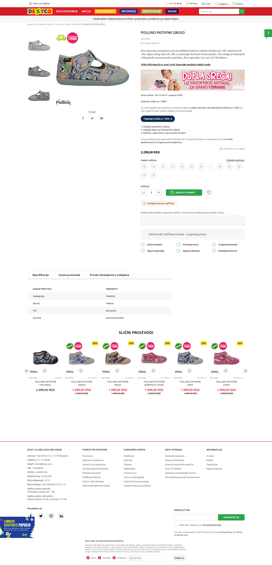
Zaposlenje (212, 464)
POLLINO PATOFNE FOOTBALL (45, 383)
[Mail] (101, 118)
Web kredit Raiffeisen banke (96, 485)
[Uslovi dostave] (143, 244)
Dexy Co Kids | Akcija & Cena (39, 24)
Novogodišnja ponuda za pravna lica (182, 477)
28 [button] (220, 168)
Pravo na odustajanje (134, 477)
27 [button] (210, 168)
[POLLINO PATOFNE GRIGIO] (81, 357)
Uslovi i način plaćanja (93, 481)
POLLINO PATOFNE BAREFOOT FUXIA (154, 383)
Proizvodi (58, 24)
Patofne (75, 24)
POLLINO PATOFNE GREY (190, 383)
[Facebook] (83, 118)
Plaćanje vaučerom (91, 473)
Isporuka (128, 460)
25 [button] (192, 168)
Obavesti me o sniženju (234, 149)
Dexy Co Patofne (173, 468)
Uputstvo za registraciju (94, 464)
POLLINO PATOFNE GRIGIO (81, 383)
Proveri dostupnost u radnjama (109, 274)
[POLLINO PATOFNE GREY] (190, 357)
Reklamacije (129, 468)
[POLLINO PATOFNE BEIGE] (118, 357)
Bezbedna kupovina (174, 456)
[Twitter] (41, 516)
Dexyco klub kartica (174, 460)
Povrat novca (130, 473)
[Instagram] (51, 516)
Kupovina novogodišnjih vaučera (180, 473)
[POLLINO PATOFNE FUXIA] (226, 357)
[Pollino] (63, 100)
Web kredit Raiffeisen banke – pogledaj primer (178, 234)
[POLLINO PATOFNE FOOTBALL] (45, 357)
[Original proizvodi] (214, 244)
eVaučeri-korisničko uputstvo (179, 464)
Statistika (106, 558)
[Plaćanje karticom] (214, 250)
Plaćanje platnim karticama (95, 468)
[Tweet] (92, 118)
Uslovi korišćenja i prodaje (136, 481)
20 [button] (144, 168)
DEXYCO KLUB (151, 11)
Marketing (121, 558)
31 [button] (144, 176)
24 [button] (182, 168)
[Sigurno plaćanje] (143, 250)
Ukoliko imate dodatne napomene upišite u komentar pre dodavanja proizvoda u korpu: (182, 212)
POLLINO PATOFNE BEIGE (118, 383)
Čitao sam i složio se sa (200, 525)
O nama (210, 456)
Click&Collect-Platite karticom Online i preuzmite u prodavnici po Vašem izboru (135, 18)
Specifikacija (40, 274)
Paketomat (129, 456)
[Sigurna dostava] (178, 250)
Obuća (67, 24)
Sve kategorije (67, 11)
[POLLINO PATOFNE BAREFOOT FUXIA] (154, 357)
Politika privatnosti (91, 477)
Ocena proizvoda (69, 274)
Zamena (128, 464)
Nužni (93, 558)
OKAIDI (172, 11)
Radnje (210, 460)
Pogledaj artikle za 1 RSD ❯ (158, 118)
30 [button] (239, 168)
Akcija (86, 11)
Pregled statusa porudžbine (137, 485)
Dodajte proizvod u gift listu (160, 203)
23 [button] (173, 168)
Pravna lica (87, 456)
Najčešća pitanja (214, 468)
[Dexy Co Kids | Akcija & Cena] (39, 11)
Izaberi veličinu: (149, 160)
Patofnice (129, 11)
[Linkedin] (61, 516)
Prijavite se (231, 517)
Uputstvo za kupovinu (93, 460)
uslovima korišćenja (211, 525)
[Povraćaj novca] (178, 244)
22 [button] (163, 168)
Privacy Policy (226, 532)
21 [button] (154, 168)
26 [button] (201, 168)
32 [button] (154, 176)
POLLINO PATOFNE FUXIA (226, 383)
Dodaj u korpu (185, 192)
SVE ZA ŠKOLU (105, 11)
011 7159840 (43, 460)
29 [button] (229, 168)
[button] (209, 192)
